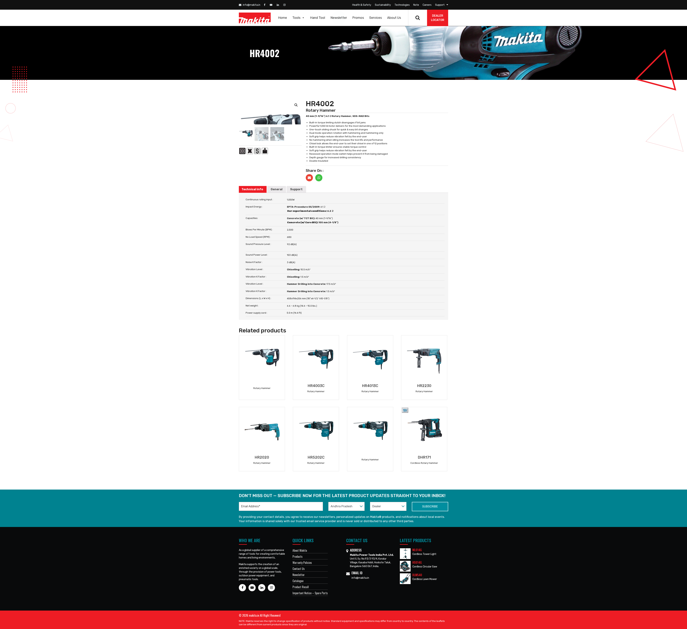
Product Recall (301, 587)
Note (416, 4)
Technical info (252, 189)
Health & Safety (361, 4)
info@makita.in (251, 4)
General (276, 189)
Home (282, 18)
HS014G (417, 562)
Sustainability (383, 4)
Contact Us (299, 569)
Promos (358, 18)
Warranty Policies (302, 562)
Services (375, 18)
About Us (394, 18)
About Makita (300, 550)
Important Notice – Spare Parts (310, 593)
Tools (296, 18)
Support (440, 4)
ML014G (417, 550)
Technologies (402, 4)
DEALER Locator (437, 18)
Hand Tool (317, 18)
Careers (427, 4)
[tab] (252, 189)
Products (298, 556)
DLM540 (417, 575)
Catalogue (298, 581)
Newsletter (338, 18)
